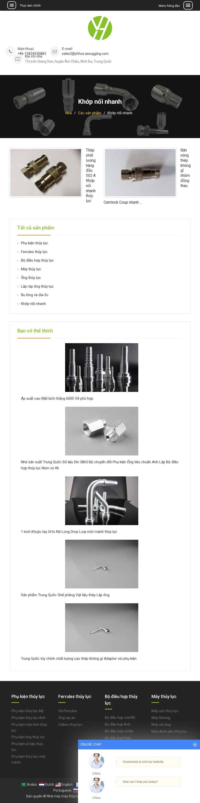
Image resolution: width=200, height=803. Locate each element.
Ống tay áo (66, 718)
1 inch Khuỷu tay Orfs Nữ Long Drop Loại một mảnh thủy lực (69, 531)
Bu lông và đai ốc (35, 295)
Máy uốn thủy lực (164, 711)
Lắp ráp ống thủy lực (37, 286)
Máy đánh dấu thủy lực (169, 731)
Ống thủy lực (31, 277)
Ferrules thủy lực (34, 252)
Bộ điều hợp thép (118, 738)
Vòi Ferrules (67, 711)
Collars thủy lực (70, 725)
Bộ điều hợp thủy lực (37, 260)
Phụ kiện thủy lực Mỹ (27, 711)
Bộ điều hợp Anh (117, 724)
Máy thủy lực (31, 269)
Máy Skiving (160, 718)
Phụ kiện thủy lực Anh (28, 718)
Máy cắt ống (161, 725)
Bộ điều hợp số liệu (119, 731)
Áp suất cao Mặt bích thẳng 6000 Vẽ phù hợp (57, 398)
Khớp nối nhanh (33, 304)
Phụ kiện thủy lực (34, 243)
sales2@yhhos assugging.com (85, 53)
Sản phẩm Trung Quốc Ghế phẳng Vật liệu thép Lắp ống (65, 595)
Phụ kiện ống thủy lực (28, 737)
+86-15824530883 (32, 53)
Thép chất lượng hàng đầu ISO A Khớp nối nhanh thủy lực (91, 175)
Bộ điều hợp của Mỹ (120, 717)
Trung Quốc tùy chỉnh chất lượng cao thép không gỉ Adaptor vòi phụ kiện (79, 658)
